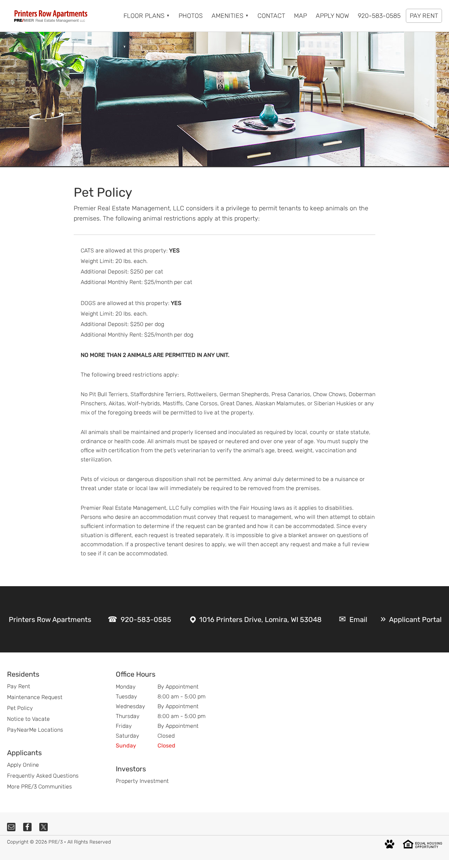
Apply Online (23, 764)
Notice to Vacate (28, 719)
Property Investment (142, 781)
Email (358, 619)
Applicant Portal (415, 619)
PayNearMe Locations (35, 729)
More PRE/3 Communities (39, 786)
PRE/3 (55, 842)
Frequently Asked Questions (43, 775)
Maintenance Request (34, 697)
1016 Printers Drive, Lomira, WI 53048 (260, 619)
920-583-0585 (146, 619)
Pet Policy (20, 708)
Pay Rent (18, 686)
